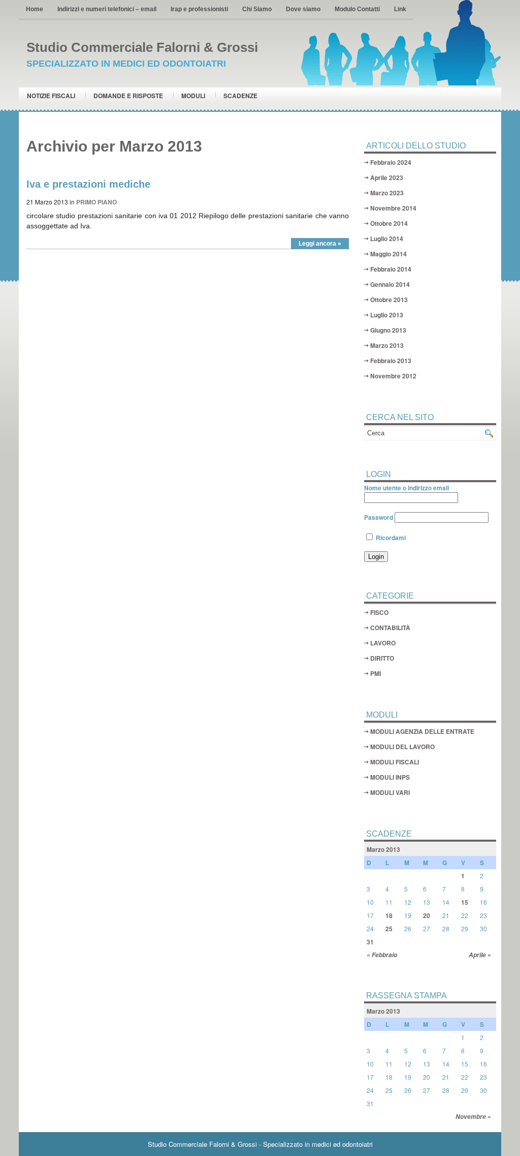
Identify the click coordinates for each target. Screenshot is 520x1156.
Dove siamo (303, 9)
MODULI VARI (390, 792)
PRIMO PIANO (96, 201)
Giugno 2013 (388, 330)
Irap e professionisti (199, 9)
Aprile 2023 (386, 177)
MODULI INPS (390, 777)
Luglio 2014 (386, 238)
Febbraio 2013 (390, 360)
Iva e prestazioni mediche (88, 184)
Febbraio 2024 (390, 162)
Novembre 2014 (393, 208)
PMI (375, 673)
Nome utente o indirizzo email (406, 487)
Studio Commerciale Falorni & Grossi (142, 47)
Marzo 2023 (387, 192)
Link (400, 9)
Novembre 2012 (393, 375)
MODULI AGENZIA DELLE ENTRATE (422, 731)
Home (34, 9)
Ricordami (390, 537)
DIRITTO (382, 658)
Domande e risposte (128, 95)
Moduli (193, 95)
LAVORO (383, 642)
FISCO (379, 612)
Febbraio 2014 (390, 269)
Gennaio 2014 (390, 284)
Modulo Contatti (357, 9)
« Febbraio (382, 955)
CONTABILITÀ (390, 627)
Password (378, 517)
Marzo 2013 (387, 345)
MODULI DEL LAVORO (402, 746)
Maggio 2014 (388, 253)
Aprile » (480, 955)
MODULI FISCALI (394, 761)
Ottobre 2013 (389, 299)
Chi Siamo (257, 9)
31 (370, 941)
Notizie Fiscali (51, 95)
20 (426, 915)
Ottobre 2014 (389, 223)
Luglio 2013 (386, 314)
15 (464, 902)
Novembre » (473, 1116)
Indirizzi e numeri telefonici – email (106, 9)
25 (389, 928)
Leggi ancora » (320, 243)
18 (389, 915)
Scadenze (240, 95)
